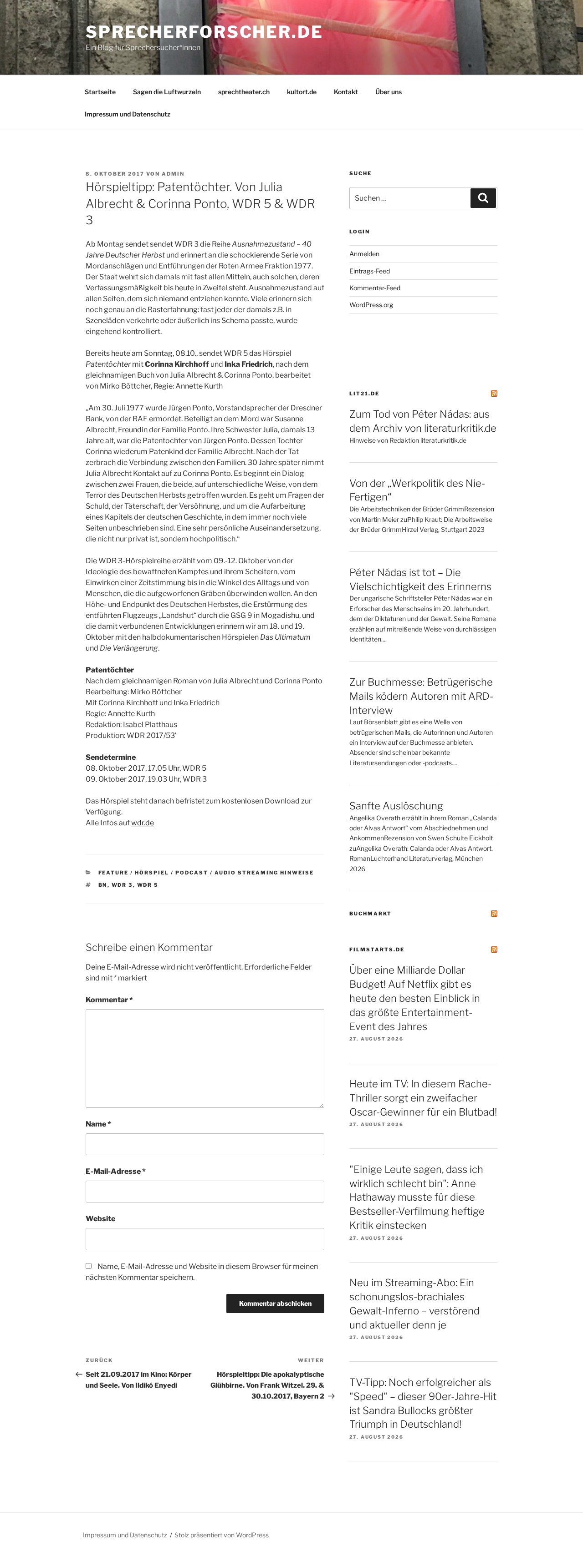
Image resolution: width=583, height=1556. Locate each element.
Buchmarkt (370, 913)
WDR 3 (122, 885)
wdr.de (142, 822)
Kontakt (346, 92)
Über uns (388, 92)
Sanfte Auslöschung (396, 806)
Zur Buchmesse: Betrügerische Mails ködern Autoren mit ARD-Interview (421, 696)
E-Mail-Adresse (116, 1171)
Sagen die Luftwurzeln (167, 92)
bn (102, 885)
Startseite (100, 92)
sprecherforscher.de (204, 32)
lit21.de (364, 393)
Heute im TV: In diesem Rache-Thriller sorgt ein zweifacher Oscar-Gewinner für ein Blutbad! (423, 1098)
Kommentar (109, 999)
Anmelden (364, 254)
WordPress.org (371, 304)
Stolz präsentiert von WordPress (221, 1535)
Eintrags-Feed (369, 271)
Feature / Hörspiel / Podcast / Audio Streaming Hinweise (206, 872)
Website (100, 1218)
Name (98, 1124)
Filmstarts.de (376, 949)
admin (173, 174)
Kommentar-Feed (374, 288)
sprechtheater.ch (244, 92)
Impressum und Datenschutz (127, 114)
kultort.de (302, 92)
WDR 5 (148, 885)
